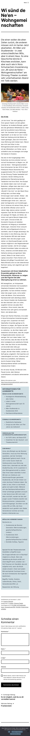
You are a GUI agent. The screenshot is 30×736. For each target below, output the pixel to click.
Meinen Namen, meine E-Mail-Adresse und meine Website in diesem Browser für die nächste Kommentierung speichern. (14, 677)
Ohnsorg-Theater (18, 603)
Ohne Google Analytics (17, 731)
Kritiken (11, 603)
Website (3, 667)
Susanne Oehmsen (8, 601)
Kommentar (5, 631)
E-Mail (3, 658)
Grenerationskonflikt (10, 607)
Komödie (18, 607)
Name (3, 649)
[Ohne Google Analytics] (28, 731)
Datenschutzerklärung (15, 733)
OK (9, 731)
